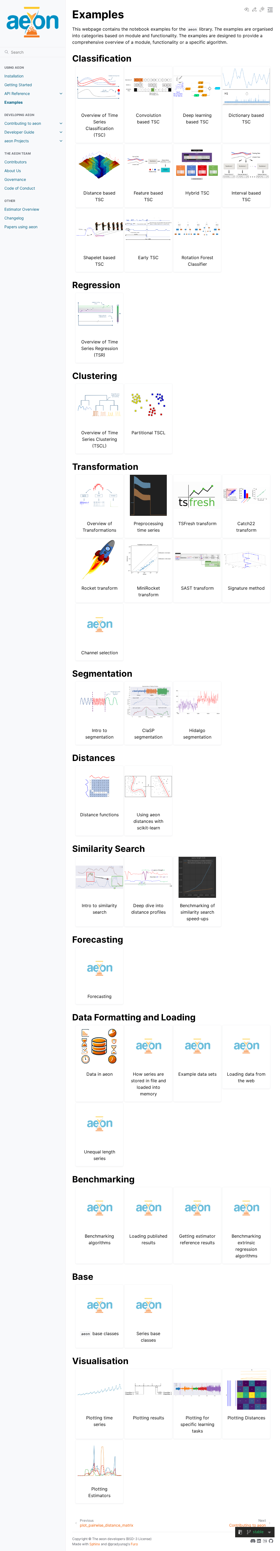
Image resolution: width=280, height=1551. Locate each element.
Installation (14, 76)
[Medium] (264, 1541)
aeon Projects (16, 140)
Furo (134, 1544)
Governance (15, 179)
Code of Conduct (19, 188)
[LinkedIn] (258, 1541)
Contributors (15, 162)
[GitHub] (271, 1541)
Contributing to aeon (22, 123)
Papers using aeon (20, 226)
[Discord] (252, 1541)
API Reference (17, 93)
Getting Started (18, 84)
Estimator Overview (21, 209)
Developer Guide (19, 132)
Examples (13, 102)
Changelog (14, 218)
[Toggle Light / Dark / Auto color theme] (262, 10)
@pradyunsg (117, 1544)
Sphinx (94, 1544)
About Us (12, 170)
